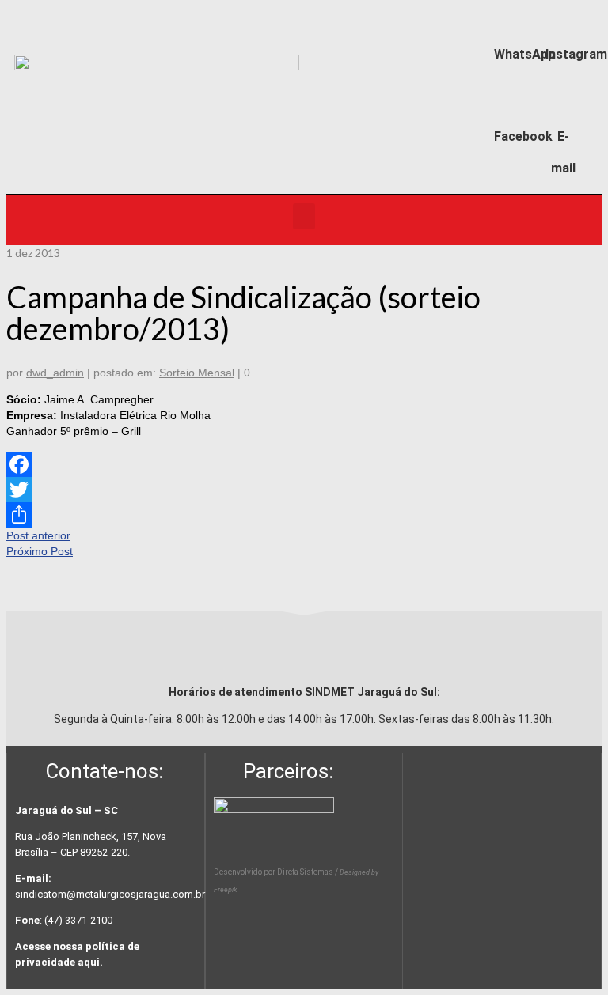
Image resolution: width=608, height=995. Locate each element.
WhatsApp (524, 54)
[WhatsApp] (512, 21)
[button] (304, 216)
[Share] (304, 515)
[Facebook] (512, 104)
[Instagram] (563, 21)
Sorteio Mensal (196, 372)
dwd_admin (55, 372)
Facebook (523, 136)
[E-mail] (563, 104)
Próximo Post (39, 551)
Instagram (576, 54)
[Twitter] (304, 489)
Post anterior (38, 535)
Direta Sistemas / (308, 872)
